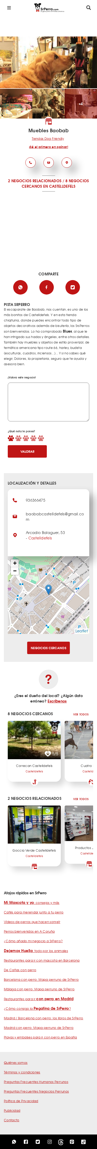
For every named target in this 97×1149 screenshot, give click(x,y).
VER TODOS (80, 714)
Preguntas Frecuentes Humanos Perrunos (36, 1081)
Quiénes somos (16, 1062)
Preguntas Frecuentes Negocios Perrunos (36, 1091)
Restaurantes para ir (38, 999)
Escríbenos (57, 701)
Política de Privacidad (21, 1101)
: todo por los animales (36, 950)
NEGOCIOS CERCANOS (48, 647)
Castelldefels (40, 537)
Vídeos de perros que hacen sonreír (32, 921)
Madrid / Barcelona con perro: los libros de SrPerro (43, 1018)
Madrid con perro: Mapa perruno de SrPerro (38, 1027)
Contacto (11, 1120)
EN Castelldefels (59, 186)
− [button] (15, 571)
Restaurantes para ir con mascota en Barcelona (42, 960)
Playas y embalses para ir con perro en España (40, 1037)
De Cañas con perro (20, 970)
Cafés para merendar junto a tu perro (34, 912)
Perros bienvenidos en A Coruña (29, 931)
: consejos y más (31, 902)
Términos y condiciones (22, 1072)
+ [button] (15, 563)
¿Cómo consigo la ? (37, 1008)
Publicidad (12, 1110)
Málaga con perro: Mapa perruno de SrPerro (39, 989)
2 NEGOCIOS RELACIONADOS (34, 181)
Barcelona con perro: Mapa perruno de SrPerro (41, 979)
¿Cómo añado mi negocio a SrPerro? (33, 941)
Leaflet (82, 630)
